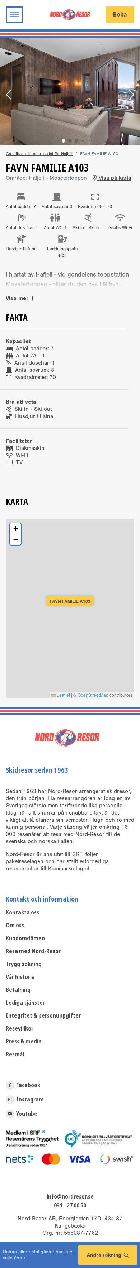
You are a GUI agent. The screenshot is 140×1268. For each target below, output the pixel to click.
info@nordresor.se (70, 1196)
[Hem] (70, 14)
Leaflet (63, 695)
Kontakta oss (22, 912)
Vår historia (20, 977)
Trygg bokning (24, 964)
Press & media (24, 1041)
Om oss (15, 925)
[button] (8, 95)
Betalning (18, 990)
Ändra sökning (104, 1255)
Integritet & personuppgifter (43, 1016)
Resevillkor (19, 1028)
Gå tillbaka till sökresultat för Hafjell (39, 153)
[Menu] (14, 14)
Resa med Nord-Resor (33, 951)
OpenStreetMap (93, 695)
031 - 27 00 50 (70, 1205)
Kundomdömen (25, 938)
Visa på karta (114, 178)
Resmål (15, 1054)
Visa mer (18, 298)
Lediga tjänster (25, 1003)
